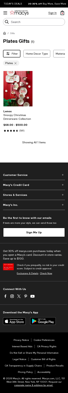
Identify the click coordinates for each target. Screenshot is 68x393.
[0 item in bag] (62, 12)
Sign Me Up (34, 232)
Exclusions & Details (27, 273)
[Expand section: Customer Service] (34, 175)
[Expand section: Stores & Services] (34, 195)
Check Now (46, 273)
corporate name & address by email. (33, 385)
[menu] (5, 13)
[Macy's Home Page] (19, 12)
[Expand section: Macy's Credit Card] (34, 185)
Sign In (52, 12)
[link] (17, 120)
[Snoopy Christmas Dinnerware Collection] (17, 88)
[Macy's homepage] (5, 34)
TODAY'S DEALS (13, 3)
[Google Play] (43, 321)
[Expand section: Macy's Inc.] (34, 205)
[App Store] (14, 321)
